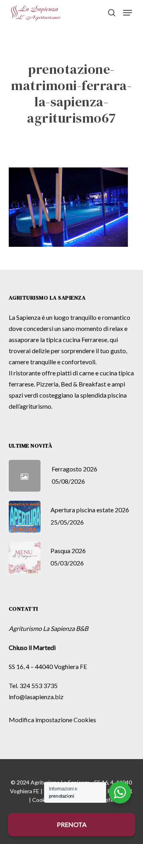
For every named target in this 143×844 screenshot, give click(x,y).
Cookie (41, 799)
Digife (106, 799)
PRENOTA (72, 824)
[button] (127, 13)
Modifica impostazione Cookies (52, 719)
